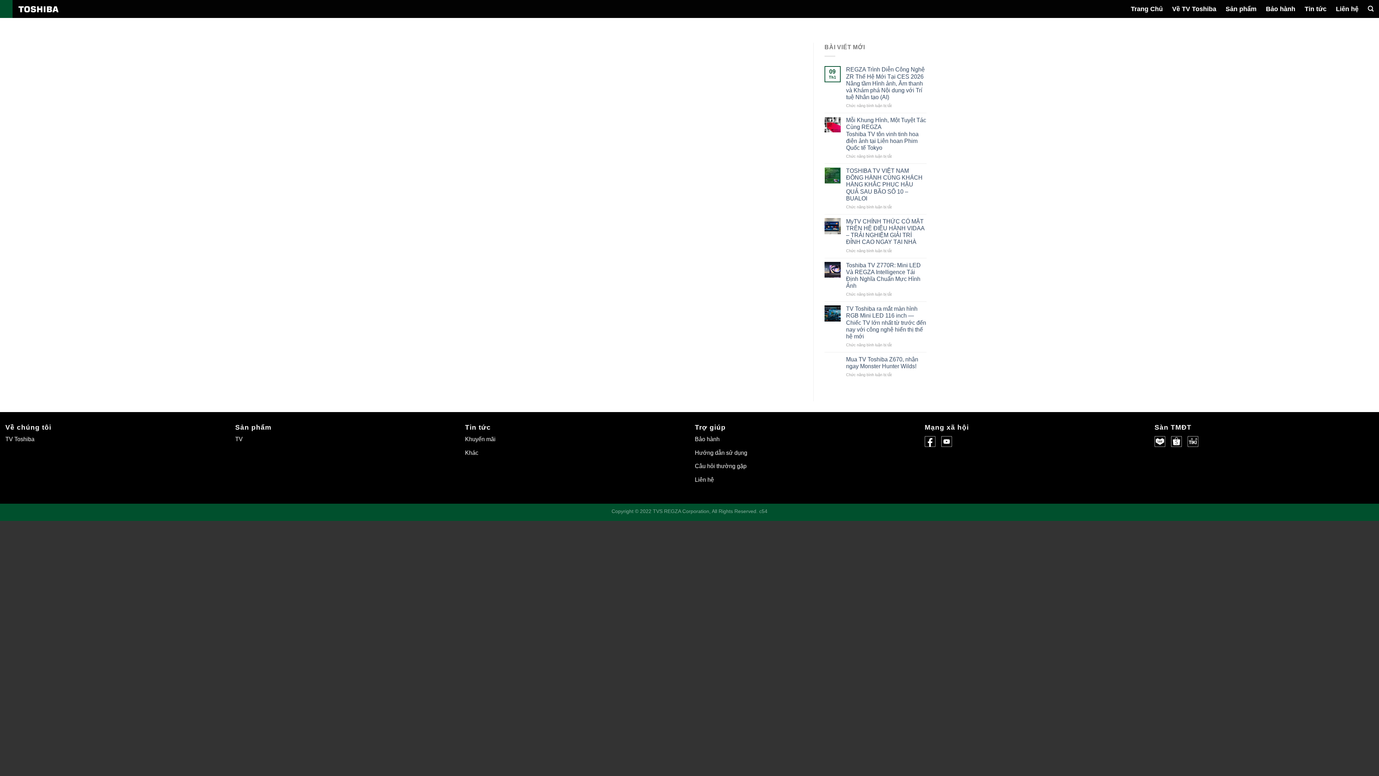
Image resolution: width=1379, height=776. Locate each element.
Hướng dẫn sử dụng (721, 453)
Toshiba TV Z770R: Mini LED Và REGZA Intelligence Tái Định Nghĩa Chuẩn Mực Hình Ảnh (883, 275)
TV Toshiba (19, 439)
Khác (471, 453)
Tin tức (1316, 9)
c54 (763, 511)
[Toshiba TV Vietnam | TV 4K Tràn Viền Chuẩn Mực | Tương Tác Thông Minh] (54, 13)
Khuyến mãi (480, 439)
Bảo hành (1280, 9)
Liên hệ (1347, 9)
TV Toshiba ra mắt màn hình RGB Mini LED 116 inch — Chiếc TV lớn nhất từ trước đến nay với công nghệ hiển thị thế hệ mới (886, 323)
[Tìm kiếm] (1371, 9)
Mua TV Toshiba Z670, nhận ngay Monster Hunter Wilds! (882, 362)
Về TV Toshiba (1194, 9)
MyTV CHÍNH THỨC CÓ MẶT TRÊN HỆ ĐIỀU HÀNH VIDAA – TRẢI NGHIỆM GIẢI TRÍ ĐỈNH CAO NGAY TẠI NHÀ (885, 231)
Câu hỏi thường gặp (721, 466)
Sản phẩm (1241, 9)
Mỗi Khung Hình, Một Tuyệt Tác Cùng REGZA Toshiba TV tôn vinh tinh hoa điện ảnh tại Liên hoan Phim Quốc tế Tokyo (886, 134)
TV (239, 439)
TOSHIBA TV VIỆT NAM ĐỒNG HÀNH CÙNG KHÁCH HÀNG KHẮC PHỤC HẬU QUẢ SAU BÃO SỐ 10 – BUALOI (884, 185)
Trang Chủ (1147, 9)
